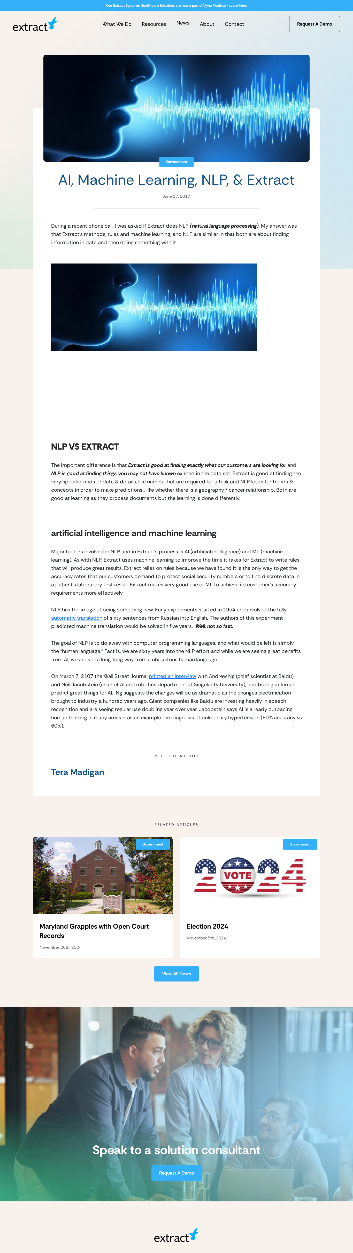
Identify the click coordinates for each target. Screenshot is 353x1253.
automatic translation (76, 617)
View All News (176, 974)
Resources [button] (154, 24)
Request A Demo (314, 24)
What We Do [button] (117, 24)
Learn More (238, 5)
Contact (234, 24)
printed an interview (172, 676)
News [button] (183, 22)
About (207, 24)
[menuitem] (117, 24)
